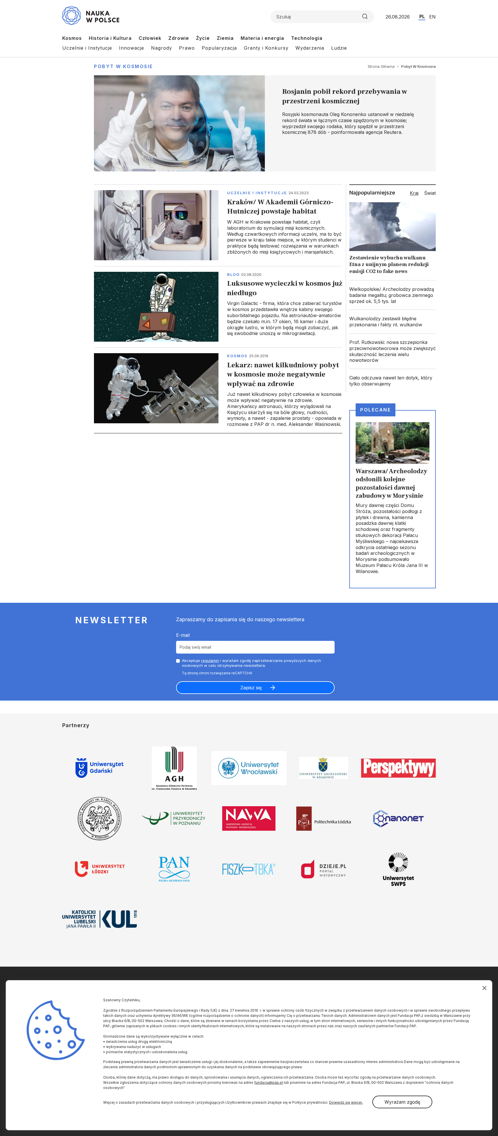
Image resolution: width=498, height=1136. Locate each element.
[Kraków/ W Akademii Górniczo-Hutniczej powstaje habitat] (218, 225)
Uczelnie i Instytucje (87, 48)
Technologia (306, 38)
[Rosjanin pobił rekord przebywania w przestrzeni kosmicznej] (265, 123)
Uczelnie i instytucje (257, 192)
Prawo (187, 48)
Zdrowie (178, 38)
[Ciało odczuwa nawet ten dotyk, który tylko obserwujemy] (392, 381)
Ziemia (225, 38)
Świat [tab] (430, 193)
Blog (233, 274)
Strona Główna (381, 66)
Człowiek (150, 38)
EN (432, 17)
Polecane (375, 410)
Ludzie (339, 48)
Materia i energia (262, 38)
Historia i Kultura (110, 38)
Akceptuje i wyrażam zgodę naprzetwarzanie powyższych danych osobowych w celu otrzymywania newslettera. (251, 663)
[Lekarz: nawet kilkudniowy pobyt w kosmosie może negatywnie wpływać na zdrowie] (218, 390)
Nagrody (161, 48)
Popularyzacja (219, 48)
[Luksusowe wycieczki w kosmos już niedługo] (218, 307)
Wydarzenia (309, 48)
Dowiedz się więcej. (346, 1102)
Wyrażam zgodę (402, 1102)
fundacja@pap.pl (268, 1082)
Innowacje (131, 48)
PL (422, 16)
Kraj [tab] (414, 193)
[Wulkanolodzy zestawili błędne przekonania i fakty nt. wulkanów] (392, 321)
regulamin (210, 660)
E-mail (183, 635)
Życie (203, 38)
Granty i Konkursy (266, 48)
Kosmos (72, 38)
